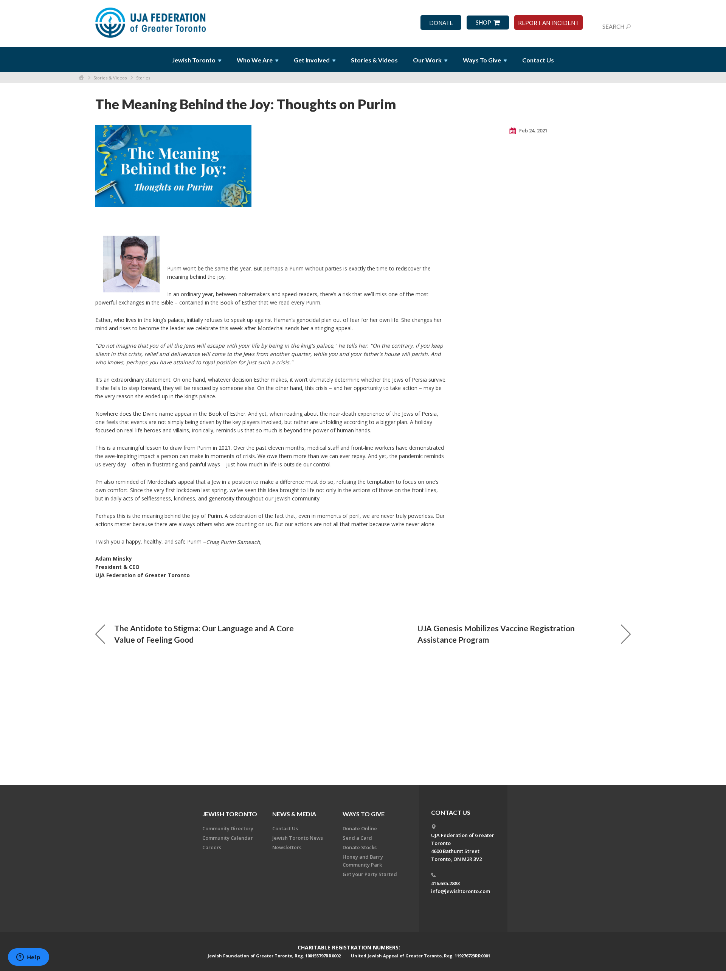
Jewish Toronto (229, 813)
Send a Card (357, 837)
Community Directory (227, 828)
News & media (294, 813)
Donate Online (360, 828)
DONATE (441, 23)
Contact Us (538, 60)
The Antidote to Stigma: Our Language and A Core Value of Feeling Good (204, 633)
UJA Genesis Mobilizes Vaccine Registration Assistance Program (496, 633)
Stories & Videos (110, 78)
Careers (211, 847)
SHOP (483, 22)
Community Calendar (227, 837)
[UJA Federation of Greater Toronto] (151, 20)
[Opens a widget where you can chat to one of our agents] (28, 957)
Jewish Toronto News (297, 837)
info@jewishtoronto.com (460, 891)
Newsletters (286, 847)
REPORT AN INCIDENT (548, 23)
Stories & (374, 60)
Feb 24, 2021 (533, 130)
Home (81, 77)
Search (613, 26)
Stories (143, 78)
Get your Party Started (370, 874)
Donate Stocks (360, 847)
